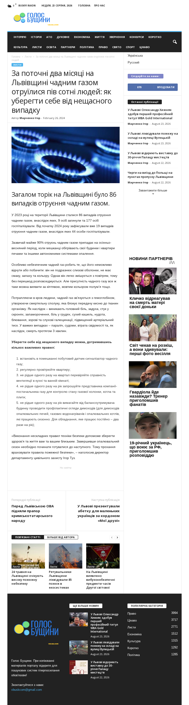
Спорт (130, 47)
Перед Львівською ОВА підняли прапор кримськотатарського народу (33, 513)
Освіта (51, 47)
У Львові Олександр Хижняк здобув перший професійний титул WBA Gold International (150, 114)
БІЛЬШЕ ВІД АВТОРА (61, 537)
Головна (84, 5)
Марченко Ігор (30, 118)
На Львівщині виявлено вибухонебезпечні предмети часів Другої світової (100, 579)
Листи (37, 47)
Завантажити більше (153, 190)
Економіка (82, 37)
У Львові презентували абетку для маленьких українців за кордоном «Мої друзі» (98, 513)
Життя (100, 37)
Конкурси (137, 37)
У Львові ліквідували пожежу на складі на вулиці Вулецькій (153, 135)
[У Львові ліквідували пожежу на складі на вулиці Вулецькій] (78, 647)
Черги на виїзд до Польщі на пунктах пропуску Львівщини (150, 174)
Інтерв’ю (20, 37)
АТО (49, 37)
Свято (116, 47)
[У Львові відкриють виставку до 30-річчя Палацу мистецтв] (78, 667)
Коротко (154, 37)
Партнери (68, 47)
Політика (87, 47)
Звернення (117, 37)
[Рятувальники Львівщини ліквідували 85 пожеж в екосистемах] (65, 555)
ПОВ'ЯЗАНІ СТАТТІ (27, 537)
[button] (175, 42)
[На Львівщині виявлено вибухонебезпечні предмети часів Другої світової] (103, 555)
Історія (36, 37)
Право (103, 47)
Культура (20, 47)
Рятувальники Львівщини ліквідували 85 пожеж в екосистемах (60, 579)
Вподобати (165, 87)
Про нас (99, 5)
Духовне (63, 37)
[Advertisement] (66, 478)
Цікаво (144, 47)
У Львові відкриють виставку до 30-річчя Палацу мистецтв (153, 155)
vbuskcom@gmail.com (26, 689)
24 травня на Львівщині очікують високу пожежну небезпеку (27, 578)
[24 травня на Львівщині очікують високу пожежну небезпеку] (28, 555)
